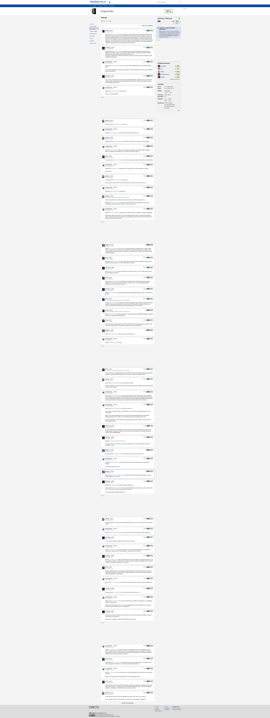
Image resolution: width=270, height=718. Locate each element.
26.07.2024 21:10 (109, 77)
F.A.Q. (166, 706)
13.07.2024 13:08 (109, 438)
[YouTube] (98, 707)
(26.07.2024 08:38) (111, 150)
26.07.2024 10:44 (109, 121)
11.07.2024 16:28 (109, 647)
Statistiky (92, 40)
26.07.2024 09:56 (109, 139)
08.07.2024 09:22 (109, 694)
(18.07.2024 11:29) (112, 202)
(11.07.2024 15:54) (114, 662)
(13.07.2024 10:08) (113, 383)
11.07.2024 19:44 (109, 598)
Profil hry (92, 24)
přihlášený (172, 31)
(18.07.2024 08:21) (111, 314)
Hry (90, 5)
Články (156, 708)
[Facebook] (93, 707)
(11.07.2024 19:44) (114, 592)
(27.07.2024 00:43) (114, 51)
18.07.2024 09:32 (109, 279)
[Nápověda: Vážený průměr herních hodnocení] (179, 18)
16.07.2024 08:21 (109, 427)
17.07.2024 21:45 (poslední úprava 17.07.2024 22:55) (117, 370)
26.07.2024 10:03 (109, 130)
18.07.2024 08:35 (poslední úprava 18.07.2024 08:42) (117, 311)
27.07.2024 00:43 (109, 63)
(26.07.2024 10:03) (114, 124)
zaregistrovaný (165, 31)
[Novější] (102, 21)
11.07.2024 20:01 (109, 589)
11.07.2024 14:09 (109, 682)
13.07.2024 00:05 (109, 530)
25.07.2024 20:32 (109, 188)
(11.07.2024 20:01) (113, 582)
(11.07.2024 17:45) (113, 600)
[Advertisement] (188, 30)
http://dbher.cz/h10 (169, 88)
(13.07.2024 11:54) (114, 453)
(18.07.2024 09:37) (113, 261)
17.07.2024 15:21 (109, 380)
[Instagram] (95, 707)
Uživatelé (100, 5)
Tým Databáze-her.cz (100, 713)
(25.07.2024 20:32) (114, 180)
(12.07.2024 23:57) (113, 532)
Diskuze (106, 5)
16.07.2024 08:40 (109, 406)
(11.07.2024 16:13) (111, 649)
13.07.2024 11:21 (109, 472)
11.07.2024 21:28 (109, 579)
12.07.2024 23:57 (109, 538)
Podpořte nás (176, 706)
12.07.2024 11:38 (109, 568)
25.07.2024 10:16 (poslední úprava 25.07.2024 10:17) (117, 197)
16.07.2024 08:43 (109, 393)
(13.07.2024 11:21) (112, 462)
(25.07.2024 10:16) (112, 191)
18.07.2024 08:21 (109, 321)
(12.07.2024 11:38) (111, 549)
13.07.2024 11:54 (109, 460)
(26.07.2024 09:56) (112, 133)
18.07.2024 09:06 (109, 290)
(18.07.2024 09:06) (113, 281)
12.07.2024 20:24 (109, 547)
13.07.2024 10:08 (109, 482)
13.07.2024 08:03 (109, 520)
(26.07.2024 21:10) (113, 65)
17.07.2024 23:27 (109, 340)
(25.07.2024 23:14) (112, 168)
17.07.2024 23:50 (109, 331)
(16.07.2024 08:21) (113, 395)
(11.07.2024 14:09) (111, 672)
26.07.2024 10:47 (109, 88)
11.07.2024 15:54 (109, 670)
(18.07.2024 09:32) (111, 248)
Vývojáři (94, 5)
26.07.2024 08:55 (109, 147)
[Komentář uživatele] (144, 47)
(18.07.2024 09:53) (111, 212)
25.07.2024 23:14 (109, 177)
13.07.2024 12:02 (109, 451)
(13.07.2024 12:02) (112, 441)
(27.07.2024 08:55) (113, 34)
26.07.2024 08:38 (109, 157)
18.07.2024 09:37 (109, 269)
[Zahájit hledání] (180, 2)
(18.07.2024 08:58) (111, 292)
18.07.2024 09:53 (109, 259)
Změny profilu (93, 43)
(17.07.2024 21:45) (111, 334)
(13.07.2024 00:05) (114, 488)
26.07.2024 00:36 (109, 166)
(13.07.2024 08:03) (112, 485)
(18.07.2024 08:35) (112, 302)
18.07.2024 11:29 (109, 246)
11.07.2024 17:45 (109, 612)
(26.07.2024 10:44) (112, 91)
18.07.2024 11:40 (109, 210)
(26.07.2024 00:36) (114, 141)
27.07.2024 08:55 (109, 49)
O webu (157, 706)
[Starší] (110, 21)
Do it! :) (121, 441)
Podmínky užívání (177, 708)
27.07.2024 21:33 (109, 32)
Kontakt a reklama (177, 709)
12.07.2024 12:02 (109, 557)
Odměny (167, 709)
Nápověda (167, 708)
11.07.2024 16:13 (109, 660)
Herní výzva (111, 5)
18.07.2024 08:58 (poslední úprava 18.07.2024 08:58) (117, 300)
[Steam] (90, 707)
